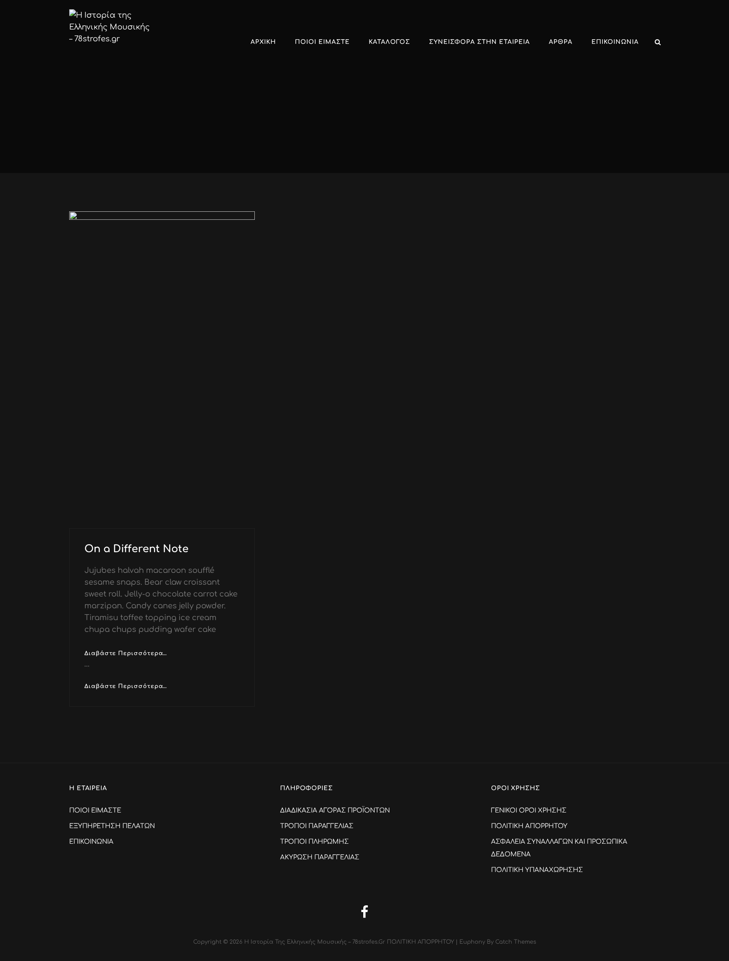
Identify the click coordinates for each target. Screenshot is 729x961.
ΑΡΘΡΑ (560, 42)
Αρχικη (263, 42)
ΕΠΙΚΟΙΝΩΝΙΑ (615, 42)
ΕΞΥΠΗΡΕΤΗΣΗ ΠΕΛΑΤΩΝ (112, 826)
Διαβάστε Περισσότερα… (125, 652)
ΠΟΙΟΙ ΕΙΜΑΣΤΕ (322, 42)
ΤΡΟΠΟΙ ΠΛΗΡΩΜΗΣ (314, 841)
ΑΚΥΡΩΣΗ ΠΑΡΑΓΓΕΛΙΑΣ (319, 857)
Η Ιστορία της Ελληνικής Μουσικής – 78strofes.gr (314, 942)
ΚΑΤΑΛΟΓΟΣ (389, 42)
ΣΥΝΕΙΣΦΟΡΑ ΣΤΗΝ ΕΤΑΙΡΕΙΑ (479, 42)
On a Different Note (136, 549)
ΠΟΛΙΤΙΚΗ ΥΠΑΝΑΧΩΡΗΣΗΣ (537, 870)
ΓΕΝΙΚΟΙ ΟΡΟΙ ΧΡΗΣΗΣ (529, 810)
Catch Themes (515, 942)
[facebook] (364, 911)
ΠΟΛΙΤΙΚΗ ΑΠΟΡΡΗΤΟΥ (529, 826)
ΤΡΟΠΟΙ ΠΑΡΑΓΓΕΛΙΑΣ (317, 826)
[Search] (657, 42)
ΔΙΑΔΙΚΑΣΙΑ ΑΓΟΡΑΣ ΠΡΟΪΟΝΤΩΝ (335, 810)
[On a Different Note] (162, 369)
